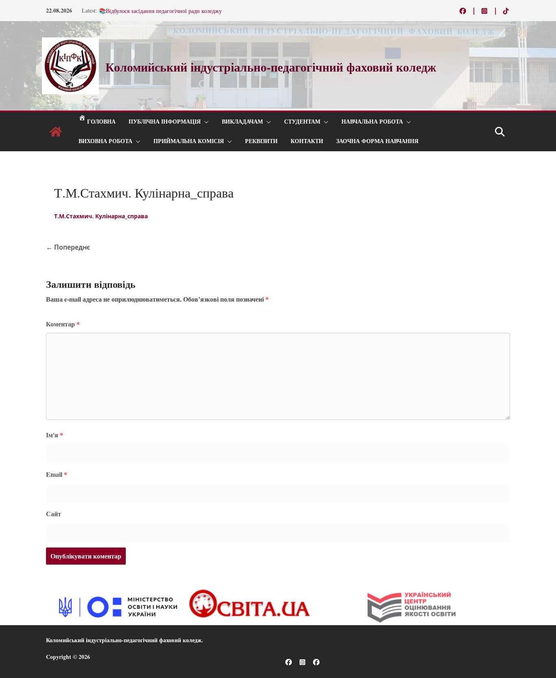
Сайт (53, 513)
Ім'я (54, 434)
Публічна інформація (165, 122)
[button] (205, 122)
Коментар (63, 323)
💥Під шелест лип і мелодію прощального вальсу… (163, 7)
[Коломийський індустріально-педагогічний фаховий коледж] (55, 131)
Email (56, 474)
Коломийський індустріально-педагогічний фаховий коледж (123, 640)
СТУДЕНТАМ (302, 122)
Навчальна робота (372, 122)
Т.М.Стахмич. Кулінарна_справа (101, 216)
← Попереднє (68, 247)
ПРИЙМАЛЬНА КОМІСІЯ (188, 141)
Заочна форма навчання (377, 141)
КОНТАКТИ (307, 141)
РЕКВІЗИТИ (261, 141)
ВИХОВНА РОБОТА (105, 141)
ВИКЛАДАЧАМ (242, 122)
